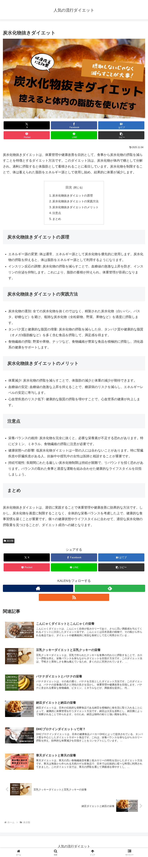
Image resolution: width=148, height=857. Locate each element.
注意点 (56, 213)
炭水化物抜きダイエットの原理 (72, 195)
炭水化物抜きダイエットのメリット (75, 207)
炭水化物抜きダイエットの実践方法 (75, 201)
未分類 (10, 541)
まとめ (56, 218)
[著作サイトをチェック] (38, 588)
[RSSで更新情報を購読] (74, 597)
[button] (121, 135)
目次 (69, 187)
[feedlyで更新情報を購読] (110, 588)
